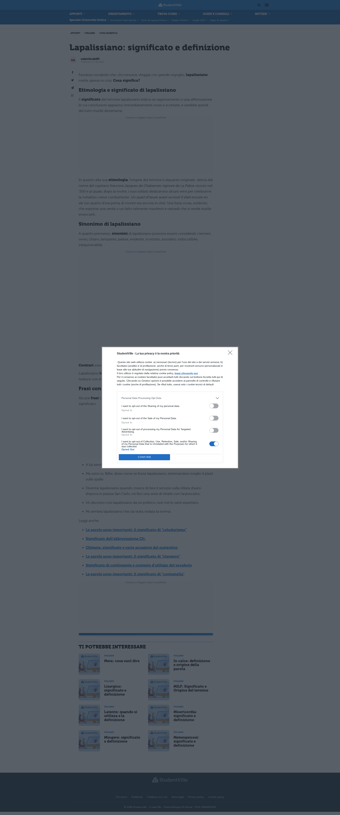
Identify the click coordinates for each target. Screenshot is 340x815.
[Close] (231, 353)
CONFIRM (144, 457)
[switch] (214, 406)
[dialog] (170, 407)
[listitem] (170, 398)
